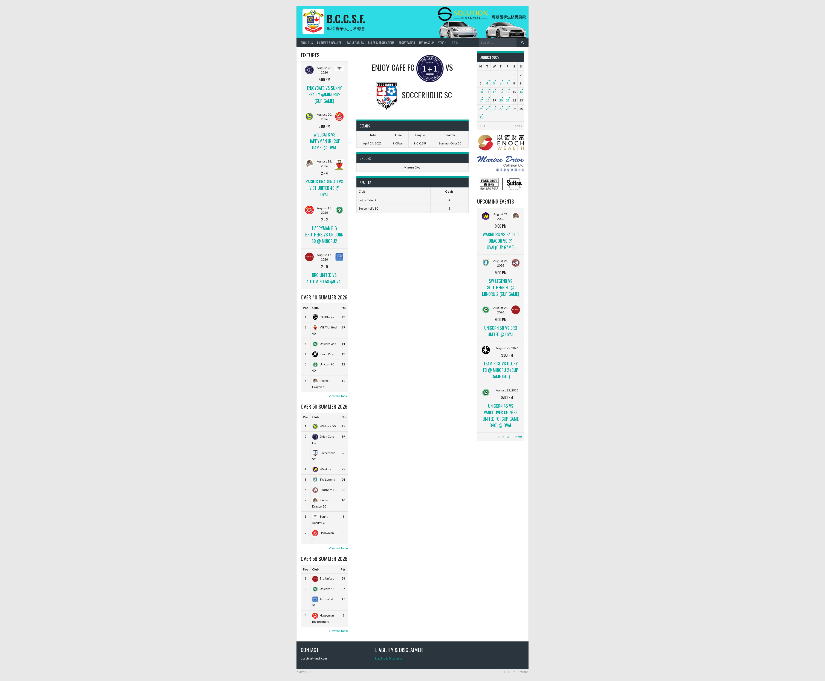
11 (487, 92)
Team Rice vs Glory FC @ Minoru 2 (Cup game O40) (500, 370)
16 (521, 92)
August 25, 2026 (507, 348)
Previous (485, 437)
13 (501, 92)
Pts (343, 308)
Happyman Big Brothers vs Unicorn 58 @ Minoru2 (324, 234)
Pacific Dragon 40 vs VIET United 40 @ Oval (324, 188)
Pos (305, 308)
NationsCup (426, 42)
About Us (307, 42)
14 (507, 92)
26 (494, 108)
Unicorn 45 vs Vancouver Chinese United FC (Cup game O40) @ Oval (501, 415)
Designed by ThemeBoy (514, 671)
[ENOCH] (500, 149)
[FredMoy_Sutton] (500, 191)
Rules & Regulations (381, 42)
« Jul (482, 125)
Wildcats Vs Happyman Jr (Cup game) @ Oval (324, 141)
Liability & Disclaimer (388, 658)
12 (494, 92)
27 (501, 108)
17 (481, 100)
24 (481, 108)
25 (487, 108)
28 (507, 108)
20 (501, 100)
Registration (407, 42)
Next (518, 437)
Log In (454, 42)
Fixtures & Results (329, 42)
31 (481, 117)
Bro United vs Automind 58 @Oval (324, 278)
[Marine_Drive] (500, 170)
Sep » (518, 125)
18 (487, 100)
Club (315, 308)
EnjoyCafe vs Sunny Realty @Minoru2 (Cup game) (324, 94)
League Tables (355, 42)
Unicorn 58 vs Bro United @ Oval (500, 331)
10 (481, 92)
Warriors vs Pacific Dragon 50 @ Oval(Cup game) (501, 240)
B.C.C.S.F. (346, 18)
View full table (338, 396)
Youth (442, 42)
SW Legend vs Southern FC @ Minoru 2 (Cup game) (500, 287)
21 (507, 100)
